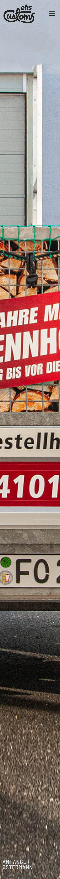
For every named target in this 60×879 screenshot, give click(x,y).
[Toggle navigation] (52, 13)
